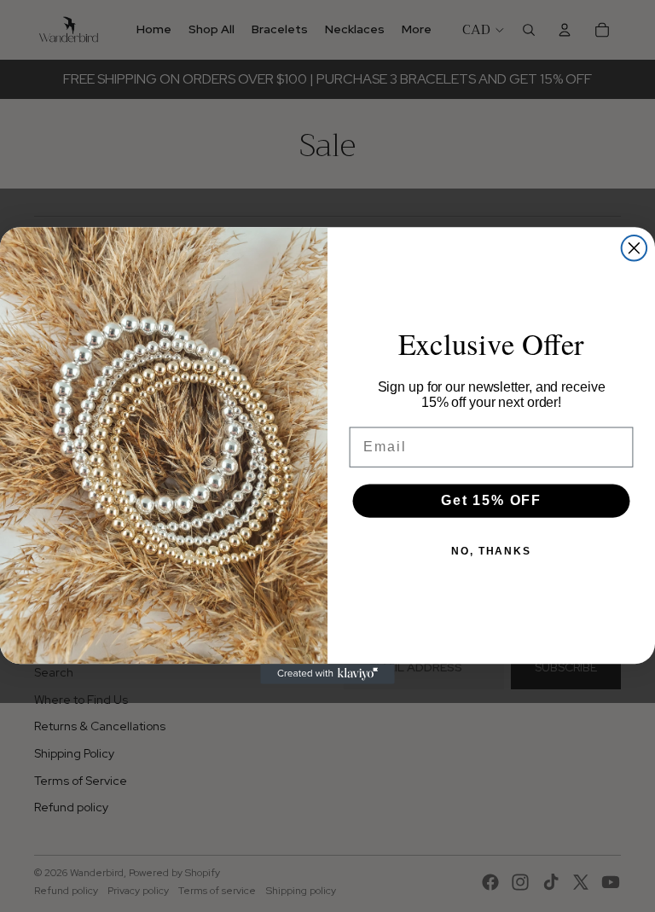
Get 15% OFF (491, 500)
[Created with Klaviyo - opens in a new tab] (327, 675)
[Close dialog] (634, 248)
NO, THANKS (491, 551)
